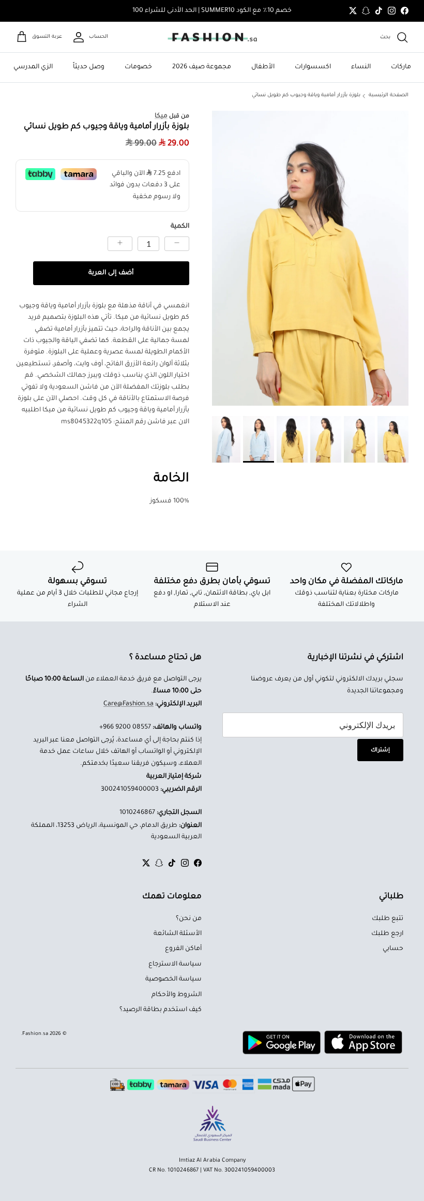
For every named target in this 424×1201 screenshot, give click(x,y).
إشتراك (380, 750)
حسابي (393, 949)
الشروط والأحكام (177, 995)
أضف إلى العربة (110, 273)
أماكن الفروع (183, 949)
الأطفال (263, 67)
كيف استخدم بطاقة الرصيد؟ (160, 1010)
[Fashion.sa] (212, 37)
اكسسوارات (313, 67)
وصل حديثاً (88, 67)
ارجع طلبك (387, 934)
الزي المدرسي (33, 67)
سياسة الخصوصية (173, 979)
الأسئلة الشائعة (178, 934)
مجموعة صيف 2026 (201, 67)
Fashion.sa (35, 1034)
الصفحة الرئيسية (388, 95)
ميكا (161, 116)
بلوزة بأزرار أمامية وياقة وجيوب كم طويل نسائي (306, 95)
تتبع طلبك (387, 919)
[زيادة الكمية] (120, 243)
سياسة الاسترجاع (175, 964)
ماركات (401, 67)
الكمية (180, 226)
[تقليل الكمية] (176, 243)
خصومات (138, 67)
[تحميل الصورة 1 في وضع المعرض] (310, 258)
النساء (361, 67)
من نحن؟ (189, 919)
